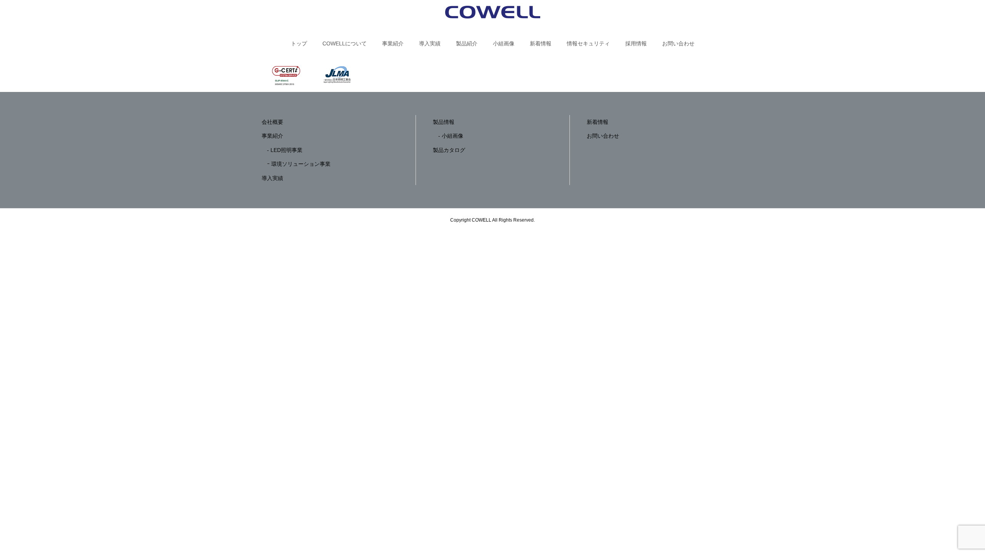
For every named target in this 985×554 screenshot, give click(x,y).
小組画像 (503, 43)
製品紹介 (466, 43)
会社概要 (272, 122)
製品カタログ (449, 150)
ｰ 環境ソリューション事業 (296, 164)
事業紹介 (393, 43)
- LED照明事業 (282, 150)
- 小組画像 (448, 136)
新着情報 (540, 43)
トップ (299, 43)
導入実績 (430, 43)
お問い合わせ (678, 43)
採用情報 (636, 43)
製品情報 (443, 122)
